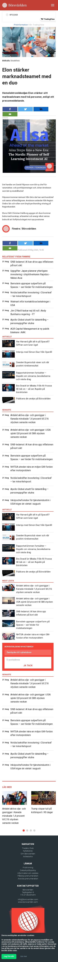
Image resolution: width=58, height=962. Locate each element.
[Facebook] (10, 109)
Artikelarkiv (28, 856)
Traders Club (28, 848)
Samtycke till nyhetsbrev (19, 652)
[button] (23, 830)
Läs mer (23, 956)
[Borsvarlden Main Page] (14, 5)
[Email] (10, 114)
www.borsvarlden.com (28, 902)
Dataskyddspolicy (28, 870)
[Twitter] (25, 109)
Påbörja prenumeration (28, 876)
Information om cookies (28, 873)
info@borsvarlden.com (28, 899)
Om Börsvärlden (28, 854)
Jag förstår (9, 956)
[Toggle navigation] (53, 5)
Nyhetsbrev (28, 851)
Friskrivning (28, 867)
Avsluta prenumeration (28, 879)
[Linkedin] (40, 109)
